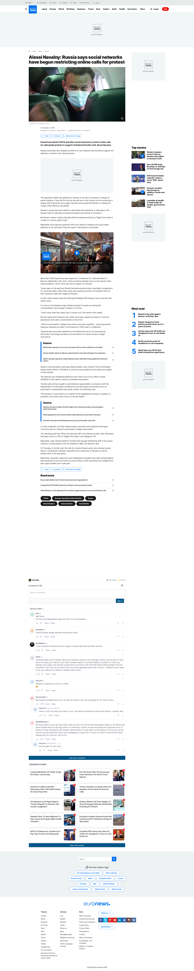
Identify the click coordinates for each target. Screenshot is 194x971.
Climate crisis (100, 889)
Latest (44, 9)
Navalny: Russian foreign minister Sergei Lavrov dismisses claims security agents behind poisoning (73, 408)
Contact (82, 934)
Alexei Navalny (49, 504)
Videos (43, 944)
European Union (105, 878)
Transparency (84, 931)
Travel (90, 9)
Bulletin (62, 919)
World (61, 9)
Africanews (64, 941)
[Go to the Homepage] (33, 9)
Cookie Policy (84, 925)
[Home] (29, 51)
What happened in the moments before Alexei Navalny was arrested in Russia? (72, 415)
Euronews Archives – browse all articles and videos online (49, 955)
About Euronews (85, 916)
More (81, 912)
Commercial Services (87, 919)
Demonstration (67, 504)
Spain (90, 878)
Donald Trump (76, 878)
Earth (114, 9)
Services (63, 912)
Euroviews (132, 9)
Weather (63, 922)
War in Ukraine (111, 873)
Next (98, 9)
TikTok (45, 498)
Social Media (84, 504)
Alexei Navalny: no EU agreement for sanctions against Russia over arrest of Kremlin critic (73, 490)
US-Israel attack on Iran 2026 (88, 873)
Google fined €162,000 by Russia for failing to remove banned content (66, 485)
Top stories (139, 147)
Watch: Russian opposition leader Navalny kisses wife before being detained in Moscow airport (75, 360)
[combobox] (105, 3)
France (120, 878)
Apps (62, 931)
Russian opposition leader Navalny (68, 498)
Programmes (45, 947)
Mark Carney (117, 889)
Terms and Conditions (87, 922)
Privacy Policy (84, 928)
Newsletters (105, 927)
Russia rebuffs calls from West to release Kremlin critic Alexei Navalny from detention (74, 353)
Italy (94, 884)
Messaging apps (66, 934)
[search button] (93, 3)
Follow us (63, 928)
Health (122, 9)
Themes (44, 912)
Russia (47, 51)
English (30, 2)
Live (165, 9)
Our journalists (46, 950)
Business (81, 9)
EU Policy (71, 9)
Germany (83, 884)
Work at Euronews (85, 937)
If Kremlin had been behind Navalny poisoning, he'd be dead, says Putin (69, 420)
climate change (109, 884)
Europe (53, 9)
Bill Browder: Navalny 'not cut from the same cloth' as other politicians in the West (73, 347)
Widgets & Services (67, 937)
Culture (106, 9)
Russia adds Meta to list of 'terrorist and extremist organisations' (64, 480)
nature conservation (80, 889)
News (34, 51)
